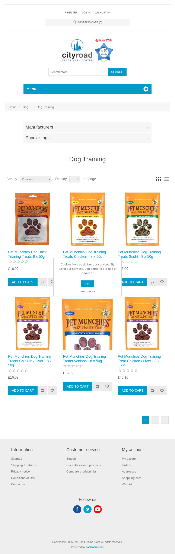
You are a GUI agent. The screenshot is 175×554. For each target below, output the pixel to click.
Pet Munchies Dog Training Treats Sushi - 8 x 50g (139, 254)
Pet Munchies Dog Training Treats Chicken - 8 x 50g (84, 254)
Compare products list (81, 471)
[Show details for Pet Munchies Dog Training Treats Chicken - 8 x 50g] (87, 219)
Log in (86, 12)
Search (71, 458)
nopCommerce (95, 547)
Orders (126, 465)
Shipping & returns (23, 465)
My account (129, 458)
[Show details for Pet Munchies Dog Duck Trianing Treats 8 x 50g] (32, 219)
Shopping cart (131, 478)
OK (87, 284)
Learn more (87, 291)
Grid (158, 179)
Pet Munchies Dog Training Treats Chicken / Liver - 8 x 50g (30, 360)
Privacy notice (20, 471)
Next (165, 420)
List (166, 179)
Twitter (87, 509)
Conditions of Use (23, 478)
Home (13, 107)
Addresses (129, 471)
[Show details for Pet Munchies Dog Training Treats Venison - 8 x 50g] (87, 323)
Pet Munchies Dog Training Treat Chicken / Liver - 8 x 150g (139, 360)
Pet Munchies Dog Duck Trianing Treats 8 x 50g (27, 254)
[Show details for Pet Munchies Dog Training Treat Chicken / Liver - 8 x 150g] (142, 323)
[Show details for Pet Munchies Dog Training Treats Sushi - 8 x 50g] (142, 219)
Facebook (77, 509)
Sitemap (16, 458)
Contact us (18, 484)
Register (71, 12)
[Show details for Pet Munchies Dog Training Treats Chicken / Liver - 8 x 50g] (32, 323)
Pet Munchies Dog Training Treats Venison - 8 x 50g (84, 358)
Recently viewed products (83, 465)
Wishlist (127, 484)
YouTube (98, 509)
